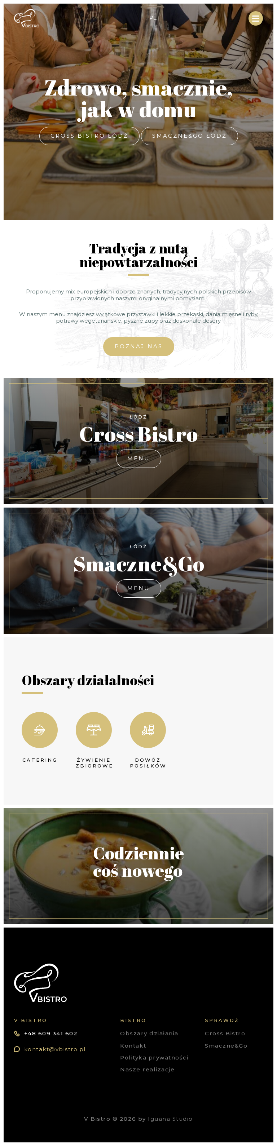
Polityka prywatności (154, 1057)
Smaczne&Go (226, 1045)
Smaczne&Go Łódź (189, 135)
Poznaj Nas (139, 346)
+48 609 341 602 (51, 1033)
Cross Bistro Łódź (89, 135)
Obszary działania (149, 1033)
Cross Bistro (225, 1033)
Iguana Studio (170, 1118)
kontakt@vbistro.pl (55, 1049)
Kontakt (133, 1045)
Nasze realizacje (147, 1069)
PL (153, 18)
